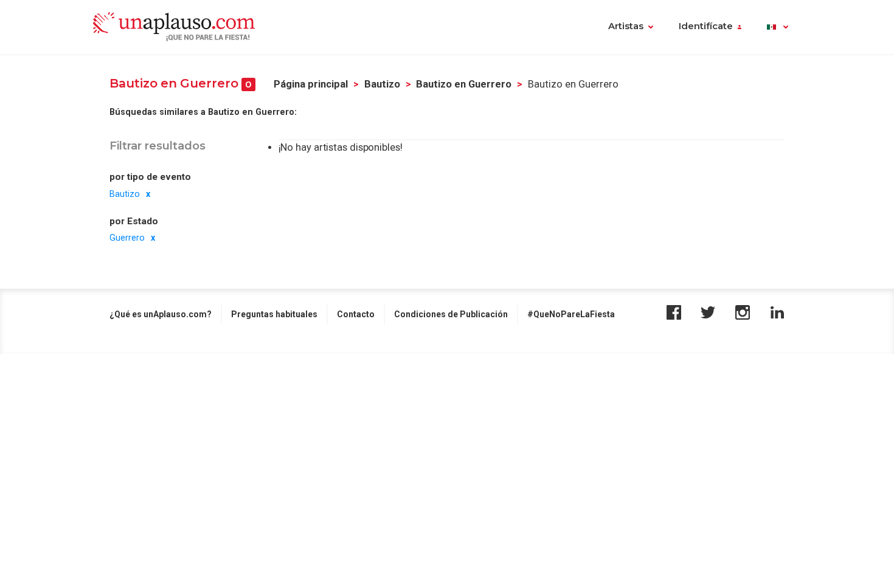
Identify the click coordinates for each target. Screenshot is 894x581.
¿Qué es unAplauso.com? (160, 314)
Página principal (311, 84)
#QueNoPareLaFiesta (571, 314)
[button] (777, 27)
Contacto (356, 314)
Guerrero (127, 237)
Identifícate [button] (706, 26)
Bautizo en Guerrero (463, 84)
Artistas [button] (625, 26)
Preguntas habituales (274, 314)
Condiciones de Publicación (451, 314)
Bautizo (382, 84)
